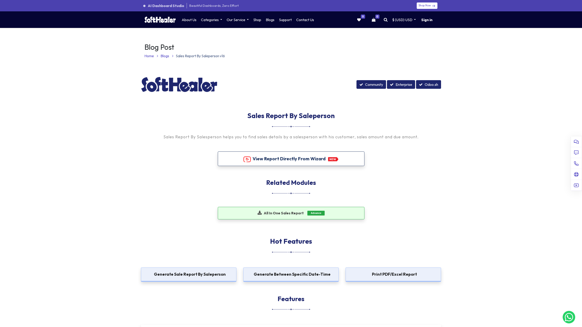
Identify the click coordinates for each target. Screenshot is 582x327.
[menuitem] (189, 19)
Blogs (165, 56)
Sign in (426, 19)
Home (149, 56)
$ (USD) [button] (402, 19)
